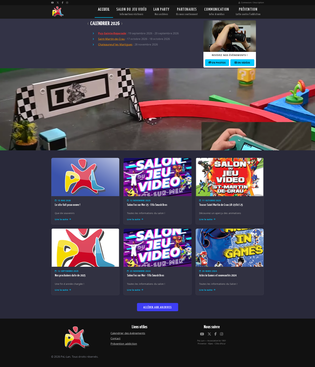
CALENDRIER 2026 (105, 23)
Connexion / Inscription (252, 2)
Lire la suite (61, 219)
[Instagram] (67, 2)
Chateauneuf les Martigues (115, 44)
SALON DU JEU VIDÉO (131, 12)
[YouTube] (52, 2)
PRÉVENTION (248, 12)
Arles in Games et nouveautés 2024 (217, 275)
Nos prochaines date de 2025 (70, 275)
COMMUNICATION (216, 12)
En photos (219, 62)
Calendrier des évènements (128, 333)
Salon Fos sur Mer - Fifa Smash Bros (145, 275)
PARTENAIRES (187, 12)
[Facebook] (62, 2)
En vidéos (244, 62)
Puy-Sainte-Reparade (112, 33)
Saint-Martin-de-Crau (111, 39)
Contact (115, 338)
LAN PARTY (161, 12)
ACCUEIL (104, 9)
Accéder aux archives (157, 307)
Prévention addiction (124, 343)
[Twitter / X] (58, 2)
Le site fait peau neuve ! (67, 204)
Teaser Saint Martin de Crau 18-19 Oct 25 (221, 204)
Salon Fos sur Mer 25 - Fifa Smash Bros (147, 204)
